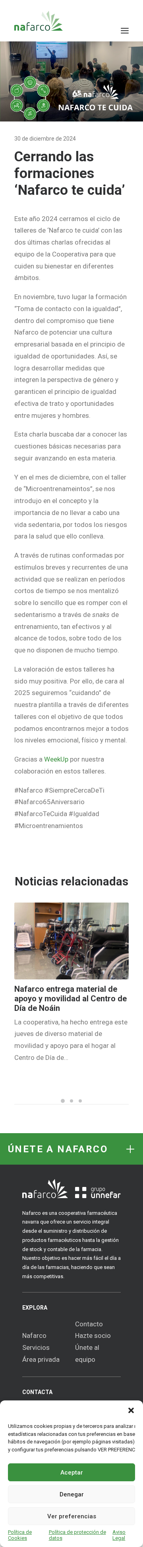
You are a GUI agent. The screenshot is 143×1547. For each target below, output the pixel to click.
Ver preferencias (71, 1516)
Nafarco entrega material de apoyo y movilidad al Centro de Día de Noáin (70, 998)
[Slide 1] (62, 1101)
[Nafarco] (38, 21)
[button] (131, 1410)
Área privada (41, 1359)
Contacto (89, 1324)
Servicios (36, 1347)
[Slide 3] (80, 1101)
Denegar (72, 1494)
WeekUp (56, 759)
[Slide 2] (71, 1101)
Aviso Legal (119, 1535)
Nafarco (34, 1335)
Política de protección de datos (77, 1535)
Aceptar (71, 1472)
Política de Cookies (20, 1535)
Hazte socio (93, 1335)
